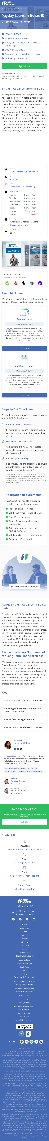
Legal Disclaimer (23, 1013)
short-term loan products (34, 299)
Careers (24, 932)
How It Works (25, 967)
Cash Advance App (24, 963)
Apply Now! (24, 928)
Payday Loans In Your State (23, 1006)
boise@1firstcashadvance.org (22, 186)
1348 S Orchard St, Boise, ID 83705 (24, 171)
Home (4, 9)
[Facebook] (18, 749)
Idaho (19, 9)
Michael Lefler (17, 79)
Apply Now (24, 66)
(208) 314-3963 (15, 179)
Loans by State (11, 9)
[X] (21, 749)
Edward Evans (37, 76)
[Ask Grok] (41, 1042)
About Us (24, 949)
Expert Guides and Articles (24, 981)
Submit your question (24, 889)
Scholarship (24, 935)
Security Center (24, 1003)
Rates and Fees (23, 996)
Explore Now (24, 348)
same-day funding (10, 130)
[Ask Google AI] (36, 1042)
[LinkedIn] (15, 749)
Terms (17, 814)
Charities (24, 939)
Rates (22, 814)
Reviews (24, 974)
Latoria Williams (16, 76)
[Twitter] (21, 919)
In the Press (24, 946)
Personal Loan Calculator (24, 988)
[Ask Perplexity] (32, 1042)
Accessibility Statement (23, 1020)
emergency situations (12, 668)
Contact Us (24, 952)
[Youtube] (35, 919)
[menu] (46, 3)
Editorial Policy (23, 999)
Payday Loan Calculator (24, 985)
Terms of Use (24, 1016)
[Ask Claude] (27, 1042)
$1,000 (8, 331)
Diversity (24, 942)
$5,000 (13, 378)
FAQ (24, 970)
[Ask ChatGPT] (22, 1042)
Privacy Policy (28, 814)
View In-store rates (20, 225)
